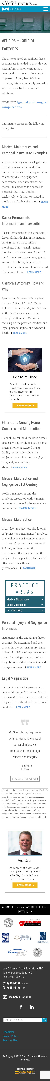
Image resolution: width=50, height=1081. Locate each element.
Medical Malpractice (17, 519)
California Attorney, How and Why (23, 286)
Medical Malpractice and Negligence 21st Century (20, 481)
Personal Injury (14, 610)
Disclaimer (8, 1032)
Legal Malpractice (16, 604)
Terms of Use (10, 1040)
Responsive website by (25, 1069)
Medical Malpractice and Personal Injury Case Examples (24, 150)
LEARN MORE (34, 272)
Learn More (24, 405)
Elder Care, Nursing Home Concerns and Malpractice (21, 425)
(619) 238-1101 (11, 987)
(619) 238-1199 (11, 9)
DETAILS (23, 911)
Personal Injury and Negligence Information (24, 625)
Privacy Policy (10, 1036)
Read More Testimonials (24, 778)
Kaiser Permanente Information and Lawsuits (21, 220)
